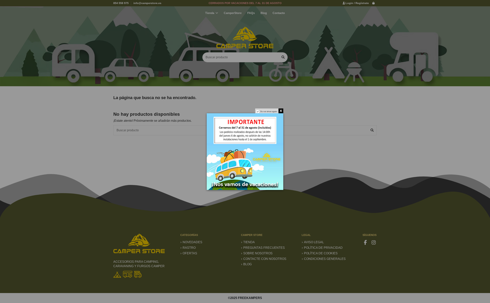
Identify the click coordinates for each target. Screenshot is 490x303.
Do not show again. (269, 111)
